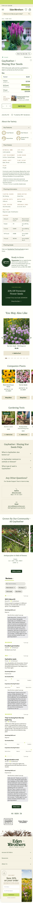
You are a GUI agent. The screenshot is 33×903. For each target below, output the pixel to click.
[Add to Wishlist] (31, 60)
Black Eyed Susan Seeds (8, 385)
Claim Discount (11, 894)
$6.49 (16, 348)
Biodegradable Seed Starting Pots (23, 427)
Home (3, 18)
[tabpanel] (16, 696)
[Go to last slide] (2, 338)
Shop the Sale (15, 301)
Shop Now (8, 397)
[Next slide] (30, 338)
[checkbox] (9, 591)
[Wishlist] (26, 10)
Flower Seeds (8, 18)
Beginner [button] (7, 612)
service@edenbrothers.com (16, 506)
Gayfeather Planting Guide (15, 249)
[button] (3, 10)
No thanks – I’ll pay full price (11, 897)
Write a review (16, 571)
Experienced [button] (8, 673)
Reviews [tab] (9, 578)
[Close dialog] (31, 871)
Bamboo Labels (8, 426)
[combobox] (16, 14)
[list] (16, 492)
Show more (16, 806)
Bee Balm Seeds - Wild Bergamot (16, 346)
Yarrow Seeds (23, 385)
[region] (16, 338)
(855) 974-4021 (16, 492)
